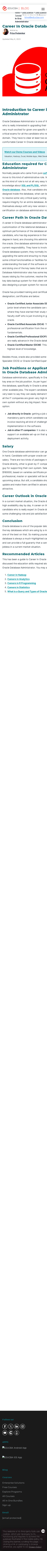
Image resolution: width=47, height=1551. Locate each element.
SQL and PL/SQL (30, 185)
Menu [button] (40, 9)
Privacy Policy (35, 1546)
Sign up (6, 1505)
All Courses (8, 1496)
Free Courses (9, 1487)
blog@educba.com (34, 17)
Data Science (27, 12)
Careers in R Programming (21, 583)
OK (43, 1531)
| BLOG (24, 8)
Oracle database (11, 189)
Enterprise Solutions (13, 1483)
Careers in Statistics (18, 587)
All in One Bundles (12, 1500)
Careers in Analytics (18, 579)
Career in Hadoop (16, 575)
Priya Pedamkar (17, 33)
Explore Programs (12, 1491)
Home (17, 12)
